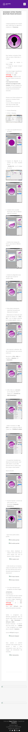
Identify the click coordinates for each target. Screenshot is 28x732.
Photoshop (15, 27)
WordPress (14, 723)
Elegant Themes (13, 721)
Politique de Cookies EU (14, 728)
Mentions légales (13, 725)
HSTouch (16, 606)
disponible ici (10, 506)
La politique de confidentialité (13, 727)
